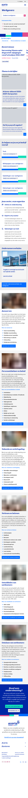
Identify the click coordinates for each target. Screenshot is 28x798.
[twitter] (4, 762)
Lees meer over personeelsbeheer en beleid (12, 424)
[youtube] (7, 762)
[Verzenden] (25, 16)
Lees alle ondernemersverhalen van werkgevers (12, 284)
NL (20, 762)
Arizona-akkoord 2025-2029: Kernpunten (12, 92)
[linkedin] (6, 762)
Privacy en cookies (19, 752)
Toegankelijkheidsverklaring (8, 756)
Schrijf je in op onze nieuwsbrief (14, 737)
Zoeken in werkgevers (9, 15)
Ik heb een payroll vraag (10, 26)
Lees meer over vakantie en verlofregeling (12, 488)
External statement (19, 754)
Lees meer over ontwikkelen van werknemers (12, 617)
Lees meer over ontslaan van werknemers (12, 680)
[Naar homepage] (4, 5)
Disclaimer (4, 754)
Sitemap (17, 756)
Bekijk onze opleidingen (9, 178)
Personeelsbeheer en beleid (18, 41)
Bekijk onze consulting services (12, 29)
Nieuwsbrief (4, 752)
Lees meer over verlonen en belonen (10, 557)
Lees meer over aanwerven (8, 346)
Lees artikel (5, 61)
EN (25, 762)
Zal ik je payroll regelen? (12, 125)
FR (23, 762)
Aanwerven (5, 41)
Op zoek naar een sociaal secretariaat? (14, 24)
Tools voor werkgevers (9, 154)
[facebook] (2, 762)
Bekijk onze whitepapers (9, 166)
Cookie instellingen (6, 758)
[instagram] (9, 762)
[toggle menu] (25, 5)
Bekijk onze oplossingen (9, 190)
